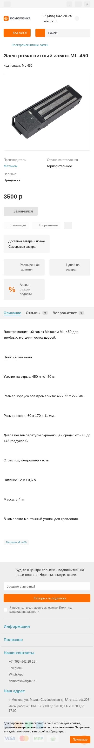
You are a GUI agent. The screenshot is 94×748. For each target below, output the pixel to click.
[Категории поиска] (40, 33)
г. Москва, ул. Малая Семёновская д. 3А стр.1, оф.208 (49, 699)
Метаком (11, 166)
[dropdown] (7, 4)
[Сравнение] (78, 4)
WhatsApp (16, 674)
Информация (17, 626)
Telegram (49, 21)
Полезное (13, 639)
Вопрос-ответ (67, 313)
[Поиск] (85, 33)
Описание (12, 313)
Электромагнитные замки (29, 45)
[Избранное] (69, 4)
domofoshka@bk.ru (22, 681)
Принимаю (80, 739)
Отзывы (36, 313)
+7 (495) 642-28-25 (57, 16)
